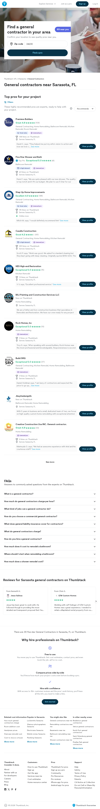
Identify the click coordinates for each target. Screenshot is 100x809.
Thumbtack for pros (59, 767)
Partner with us (10, 773)
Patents (77, 779)
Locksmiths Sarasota (35, 721)
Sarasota (22, 79)
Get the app (33, 773)
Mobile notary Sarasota (36, 734)
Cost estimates (34, 779)
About (6, 769)
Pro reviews (56, 779)
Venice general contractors (83, 727)
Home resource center (37, 782)
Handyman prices (10, 730)
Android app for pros (60, 785)
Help (76, 767)
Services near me (35, 776)
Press (6, 782)
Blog (6, 785)
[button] (20, 160)
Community (56, 773)
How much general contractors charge (11, 722)
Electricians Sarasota (35, 730)
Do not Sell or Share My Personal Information (84, 786)
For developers (10, 775)
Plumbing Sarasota (34, 738)
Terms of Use (80, 773)
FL (16, 79)
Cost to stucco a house (13, 738)
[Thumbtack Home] (4, 4)
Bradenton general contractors (80, 722)
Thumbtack (8, 79)
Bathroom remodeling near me (60, 735)
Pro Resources (57, 776)
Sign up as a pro (58, 770)
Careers (7, 779)
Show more (9, 742)
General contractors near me (61, 721)
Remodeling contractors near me (61, 726)
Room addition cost (12, 727)
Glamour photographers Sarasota (36, 726)
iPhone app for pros (59, 782)
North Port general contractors (80, 731)
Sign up (31, 770)
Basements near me (57, 730)
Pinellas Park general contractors (80, 743)
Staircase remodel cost (13, 734)
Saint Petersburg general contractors (82, 737)
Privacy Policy (80, 776)
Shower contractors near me (61, 740)
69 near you (63, 29)
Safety (77, 770)
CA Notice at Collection (84, 782)
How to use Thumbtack (38, 767)
